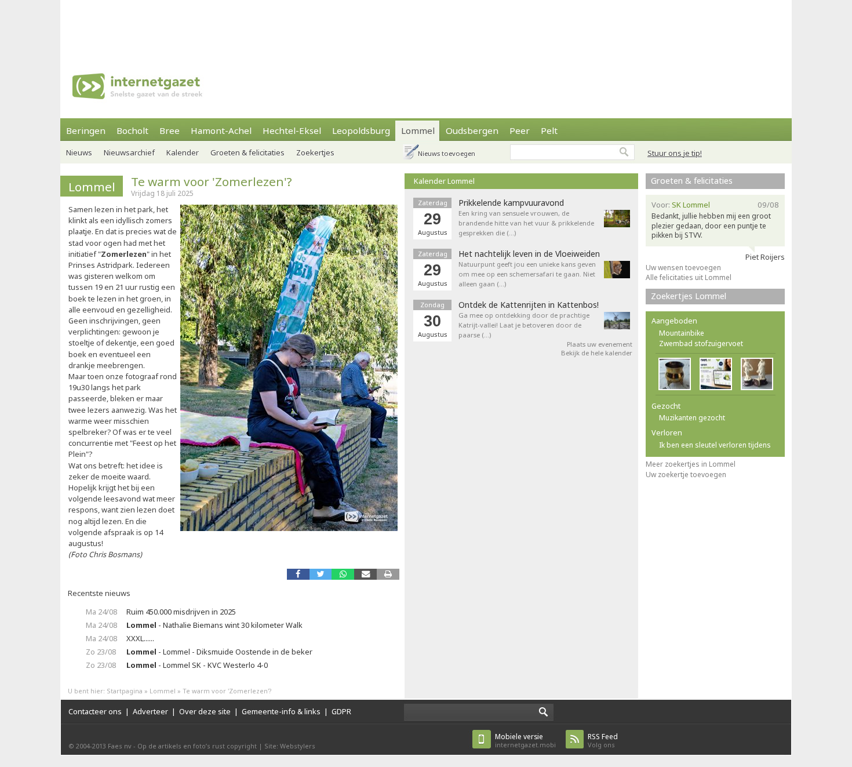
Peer (519, 130)
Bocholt (132, 130)
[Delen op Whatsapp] (343, 574)
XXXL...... (140, 638)
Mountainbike (681, 333)
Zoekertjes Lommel (688, 295)
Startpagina (125, 690)
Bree (169, 130)
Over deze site (205, 711)
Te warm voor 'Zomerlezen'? (211, 181)
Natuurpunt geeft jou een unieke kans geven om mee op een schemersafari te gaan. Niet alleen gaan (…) (527, 274)
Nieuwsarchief (129, 152)
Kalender (182, 152)
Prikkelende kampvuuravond (511, 203)
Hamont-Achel (221, 130)
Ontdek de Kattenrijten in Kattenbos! (528, 305)
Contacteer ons (95, 711)
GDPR (341, 711)
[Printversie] (388, 574)
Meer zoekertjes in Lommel (691, 464)
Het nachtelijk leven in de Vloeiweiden (529, 254)
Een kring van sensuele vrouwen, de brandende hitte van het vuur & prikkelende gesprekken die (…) (526, 223)
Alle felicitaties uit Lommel (688, 277)
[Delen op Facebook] (298, 574)
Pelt (549, 130)
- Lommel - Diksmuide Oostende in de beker (219, 651)
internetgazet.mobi (525, 740)
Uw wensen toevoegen (683, 267)
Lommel (418, 130)
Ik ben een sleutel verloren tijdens (715, 445)
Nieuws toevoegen (446, 153)
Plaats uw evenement (599, 344)
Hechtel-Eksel (292, 130)
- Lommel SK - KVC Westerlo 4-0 (197, 665)
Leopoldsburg (361, 130)
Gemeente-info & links (281, 711)
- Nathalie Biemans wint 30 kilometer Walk (214, 625)
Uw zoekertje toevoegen (686, 474)
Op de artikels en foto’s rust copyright (197, 745)
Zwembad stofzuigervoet (701, 343)
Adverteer (150, 711)
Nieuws (79, 152)
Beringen (85, 130)
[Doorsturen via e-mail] (365, 574)
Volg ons (603, 740)
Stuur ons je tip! (674, 153)
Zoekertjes (315, 152)
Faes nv (120, 745)
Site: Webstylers (289, 745)
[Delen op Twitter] (321, 574)
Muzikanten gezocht (692, 418)
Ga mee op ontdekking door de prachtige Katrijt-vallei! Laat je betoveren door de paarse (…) (523, 325)
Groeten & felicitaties (247, 152)
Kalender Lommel (444, 181)
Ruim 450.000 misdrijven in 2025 (181, 611)
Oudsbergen (472, 130)
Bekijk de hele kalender (596, 352)
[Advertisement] (426, 26)
